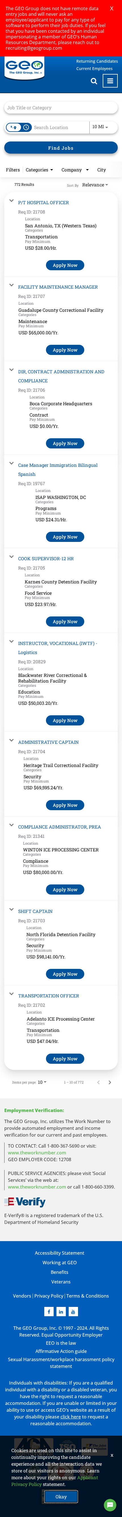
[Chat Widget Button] (110, 1505)
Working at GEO (60, 1262)
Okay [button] (61, 1496)
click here (70, 1417)
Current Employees (94, 68)
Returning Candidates (97, 61)
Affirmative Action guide (61, 1351)
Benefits (59, 1272)
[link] (61, 234)
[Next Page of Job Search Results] (109, 1082)
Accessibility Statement (59, 1253)
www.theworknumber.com (37, 1153)
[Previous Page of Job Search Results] (98, 1082)
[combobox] (58, 107)
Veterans (61, 1282)
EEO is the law (61, 1343)
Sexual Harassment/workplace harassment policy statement (61, 1362)
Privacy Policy (48, 1296)
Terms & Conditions (87, 1296)
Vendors (22, 1296)
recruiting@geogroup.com (34, 48)
